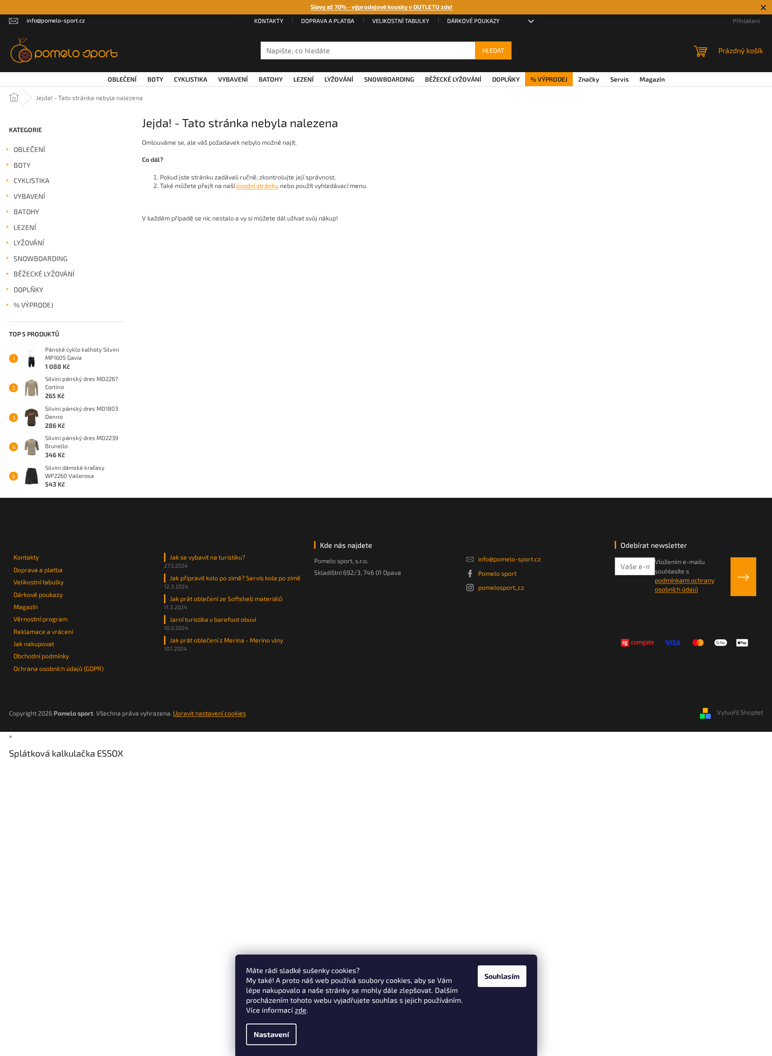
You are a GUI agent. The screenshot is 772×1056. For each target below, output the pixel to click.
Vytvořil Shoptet (740, 712)
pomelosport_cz (501, 587)
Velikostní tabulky (400, 20)
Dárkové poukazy (473, 20)
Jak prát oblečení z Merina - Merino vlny (226, 640)
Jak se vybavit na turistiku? (207, 557)
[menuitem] (122, 79)
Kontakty (268, 20)
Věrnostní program (41, 619)
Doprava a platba (327, 20)
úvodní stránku (257, 185)
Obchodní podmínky (41, 656)
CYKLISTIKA (32, 180)
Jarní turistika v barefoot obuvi (213, 619)
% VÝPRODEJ (33, 305)
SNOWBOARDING (41, 258)
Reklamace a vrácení (43, 631)
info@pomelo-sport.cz (509, 559)
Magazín (26, 607)
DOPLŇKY (28, 289)
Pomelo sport (497, 573)
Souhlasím (502, 976)
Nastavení (271, 1034)
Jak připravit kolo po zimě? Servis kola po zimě (235, 578)
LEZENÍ (25, 227)
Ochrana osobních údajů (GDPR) (59, 668)
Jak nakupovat (34, 643)
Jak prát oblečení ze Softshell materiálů (226, 598)
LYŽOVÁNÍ (29, 243)
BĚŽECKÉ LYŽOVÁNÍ (44, 274)
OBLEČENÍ (29, 149)
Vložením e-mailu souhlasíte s (684, 575)
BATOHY (26, 211)
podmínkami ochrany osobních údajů (684, 584)
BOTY (22, 165)
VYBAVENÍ (29, 196)
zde (300, 1009)
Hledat (493, 50)
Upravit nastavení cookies (209, 713)
